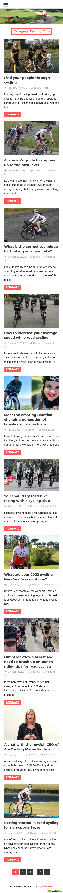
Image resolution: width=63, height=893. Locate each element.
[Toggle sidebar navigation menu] (6, 5)
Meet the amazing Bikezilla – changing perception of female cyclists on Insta (29, 419)
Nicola (37, 88)
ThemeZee (47, 886)
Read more (12, 114)
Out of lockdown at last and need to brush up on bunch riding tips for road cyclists (28, 661)
